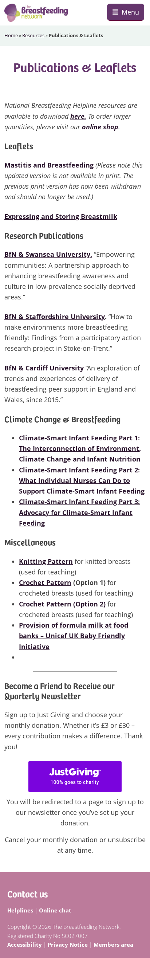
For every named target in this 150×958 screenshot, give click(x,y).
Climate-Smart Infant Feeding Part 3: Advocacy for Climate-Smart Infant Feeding (79, 512)
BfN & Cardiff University (44, 368)
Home (11, 35)
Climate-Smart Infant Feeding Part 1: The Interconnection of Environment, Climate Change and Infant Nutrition (80, 448)
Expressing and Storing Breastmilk (60, 216)
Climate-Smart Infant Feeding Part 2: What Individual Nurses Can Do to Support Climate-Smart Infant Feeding (82, 481)
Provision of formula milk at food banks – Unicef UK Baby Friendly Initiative (73, 636)
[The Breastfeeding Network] (36, 13)
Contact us (27, 893)
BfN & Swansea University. (48, 254)
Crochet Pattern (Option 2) (62, 604)
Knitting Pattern (46, 561)
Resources (33, 35)
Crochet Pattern (45, 582)
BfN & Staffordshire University (54, 316)
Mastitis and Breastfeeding (49, 165)
